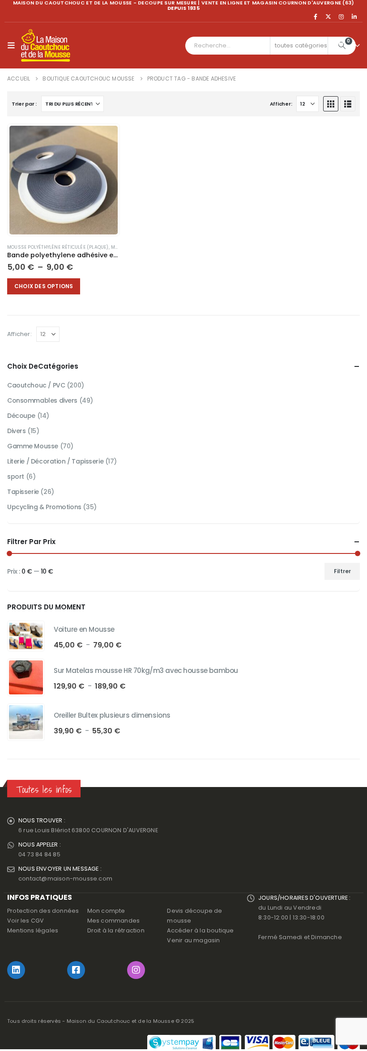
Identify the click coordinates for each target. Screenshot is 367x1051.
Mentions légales (32, 930)
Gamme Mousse (32, 446)
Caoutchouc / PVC (36, 385)
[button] (13, 45)
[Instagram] (341, 16)
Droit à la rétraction (116, 930)
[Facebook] (315, 16)
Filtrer (342, 571)
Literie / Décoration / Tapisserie (55, 461)
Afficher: (281, 103)
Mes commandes (113, 920)
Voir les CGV (25, 920)
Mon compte (106, 911)
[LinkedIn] (354, 16)
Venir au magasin (193, 940)
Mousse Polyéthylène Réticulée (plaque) (58, 247)
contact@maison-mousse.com (65, 878)
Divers (16, 430)
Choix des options (43, 286)
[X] (328, 16)
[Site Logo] (45, 45)
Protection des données (43, 911)
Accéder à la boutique (200, 930)
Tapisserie (23, 491)
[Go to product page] (63, 180)
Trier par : (24, 103)
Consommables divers (42, 400)
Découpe (21, 415)
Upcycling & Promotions (44, 506)
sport (15, 476)
